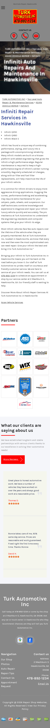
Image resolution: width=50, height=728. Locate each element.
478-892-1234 (8, 275)
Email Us (43, 683)
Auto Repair (8, 668)
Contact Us (8, 677)
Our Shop (6, 659)
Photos (5, 664)
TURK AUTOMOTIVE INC (17, 48)
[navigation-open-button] (3, 7)
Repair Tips (7, 673)
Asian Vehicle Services (12, 302)
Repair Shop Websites (35, 702)
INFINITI (36, 56)
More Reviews (11, 459)
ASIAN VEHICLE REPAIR (17, 56)
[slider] (13, 503)
